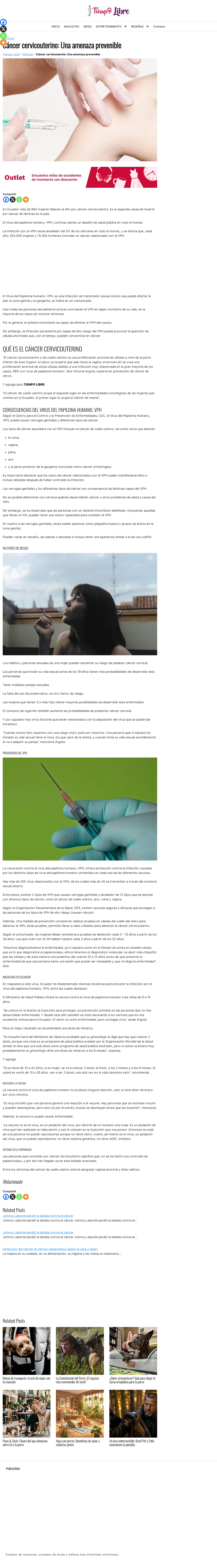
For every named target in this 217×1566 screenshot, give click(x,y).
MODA (88, 26)
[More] (26, 200)
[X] (13, 200)
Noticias (28, 54)
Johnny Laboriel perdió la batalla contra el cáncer (38, 1216)
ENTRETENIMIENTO (108, 26)
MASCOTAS (71, 26)
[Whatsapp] (19, 200)
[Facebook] (6, 200)
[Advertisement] (80, 266)
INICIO (56, 26)
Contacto (159, 26)
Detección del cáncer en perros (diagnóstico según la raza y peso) (50, 1249)
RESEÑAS (137, 26)
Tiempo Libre (11, 54)
